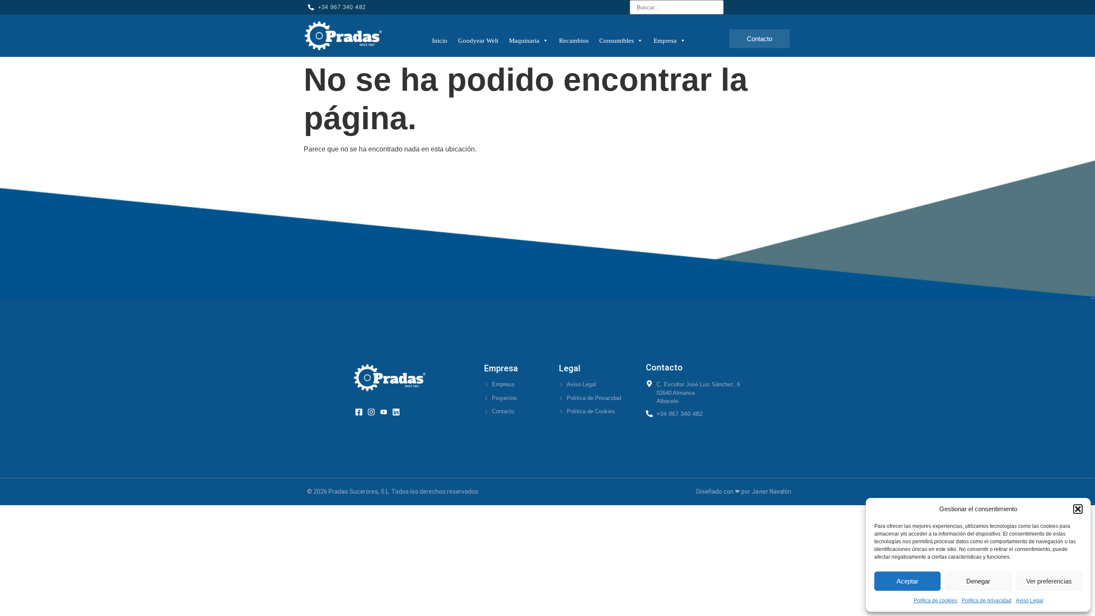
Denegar (978, 581)
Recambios (574, 40)
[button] (1078, 509)
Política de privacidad (987, 601)
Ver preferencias (1049, 581)
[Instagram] (374, 411)
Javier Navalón (771, 491)
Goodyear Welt (478, 40)
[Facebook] (361, 411)
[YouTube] (386, 411)
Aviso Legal (1029, 601)
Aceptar (907, 581)
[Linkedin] (399, 411)
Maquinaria (524, 40)
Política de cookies (935, 601)
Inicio (439, 40)
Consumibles (616, 40)
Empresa (665, 40)
